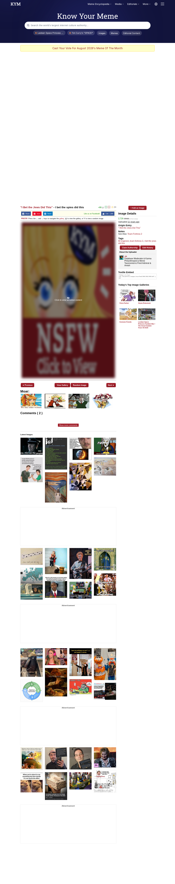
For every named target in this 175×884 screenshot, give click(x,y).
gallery (61, 218)
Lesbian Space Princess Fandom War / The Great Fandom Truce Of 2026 (146, 325)
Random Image (79, 385)
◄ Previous (27, 385)
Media (118, 4)
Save (37, 214)
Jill (125, 256)
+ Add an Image (137, 208)
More (145, 4)
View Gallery (62, 385)
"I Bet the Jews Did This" (36, 207)
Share (27, 214)
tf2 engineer (123, 241)
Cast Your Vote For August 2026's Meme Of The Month (87, 48)
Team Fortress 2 (134, 234)
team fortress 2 (136, 241)
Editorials (132, 4)
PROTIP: (24, 218)
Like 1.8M (108, 214)
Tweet (48, 214)
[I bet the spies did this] (68, 300)
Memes (114, 33)
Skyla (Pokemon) (144, 303)
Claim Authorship (130, 248)
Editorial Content (131, 33)
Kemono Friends (126, 322)
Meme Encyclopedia (98, 4)
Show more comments (68, 425)
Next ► (111, 385)
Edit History (147, 248)
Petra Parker (124, 303)
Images (102, 33)
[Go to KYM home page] (16, 4)
